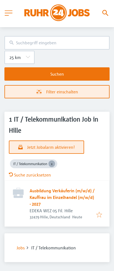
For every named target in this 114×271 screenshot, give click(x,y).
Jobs (21, 247)
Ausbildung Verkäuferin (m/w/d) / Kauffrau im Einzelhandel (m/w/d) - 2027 (62, 197)
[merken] (99, 215)
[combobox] (57, 43)
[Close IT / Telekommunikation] (51, 163)
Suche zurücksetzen (32, 175)
